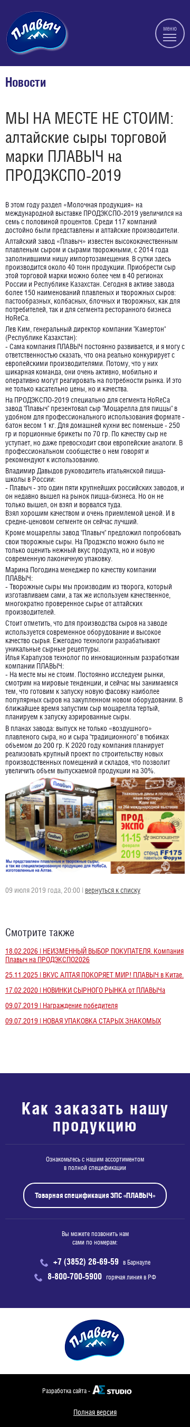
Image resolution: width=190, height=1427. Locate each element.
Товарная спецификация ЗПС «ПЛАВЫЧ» (95, 1195)
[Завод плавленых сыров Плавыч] (37, 33)
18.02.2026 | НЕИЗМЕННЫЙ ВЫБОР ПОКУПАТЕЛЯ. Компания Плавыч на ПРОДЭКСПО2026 (94, 955)
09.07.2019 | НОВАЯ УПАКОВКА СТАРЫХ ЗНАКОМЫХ (83, 1021)
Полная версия (95, 1412)
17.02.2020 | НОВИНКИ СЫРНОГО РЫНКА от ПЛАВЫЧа (85, 990)
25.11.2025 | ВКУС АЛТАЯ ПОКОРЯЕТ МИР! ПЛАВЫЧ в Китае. (94, 975)
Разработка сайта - (66, 1391)
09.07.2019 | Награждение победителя (61, 1005)
